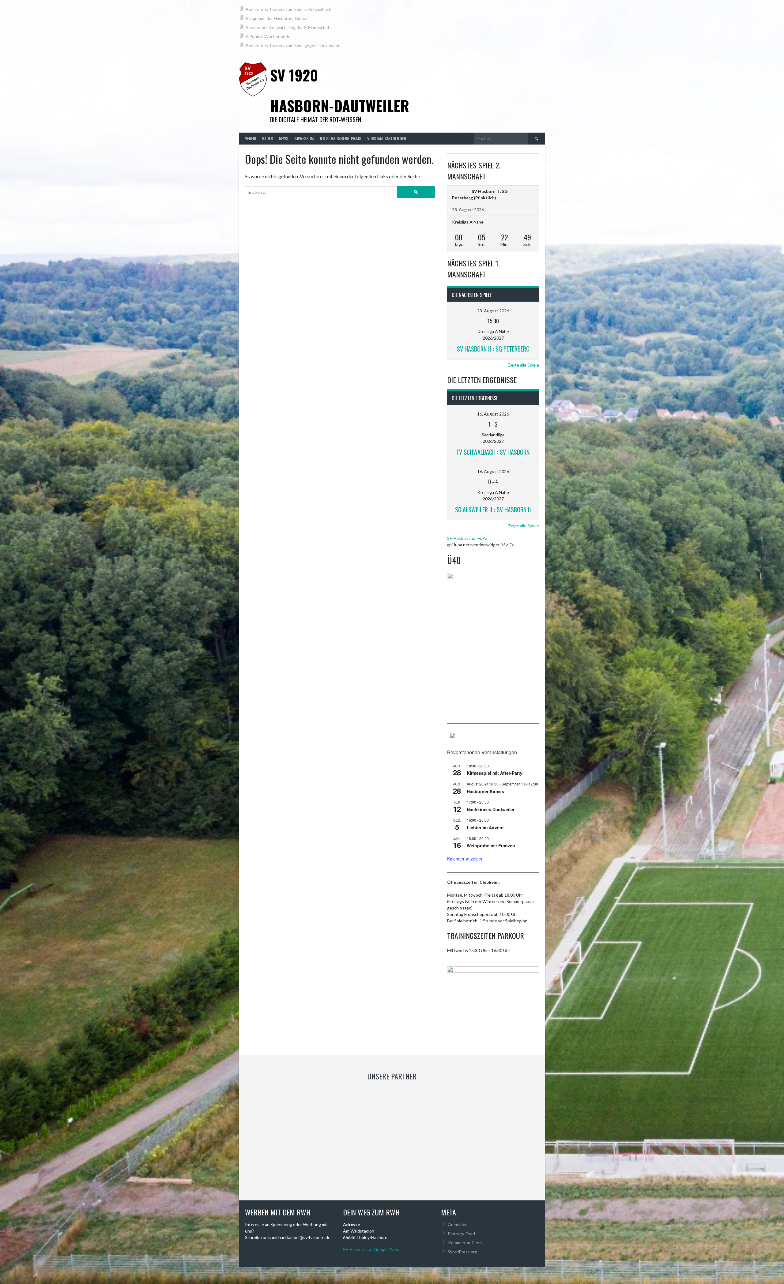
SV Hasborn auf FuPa (467, 538)
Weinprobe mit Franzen (491, 845)
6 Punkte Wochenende (268, 36)
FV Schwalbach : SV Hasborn (493, 452)
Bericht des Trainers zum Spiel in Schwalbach (288, 9)
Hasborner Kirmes (485, 791)
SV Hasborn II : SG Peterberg (493, 348)
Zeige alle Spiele (523, 364)
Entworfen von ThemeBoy (521, 1271)
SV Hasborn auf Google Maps (371, 1249)
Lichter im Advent (485, 827)
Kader (267, 138)
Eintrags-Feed (461, 1233)
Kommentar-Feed (465, 1242)
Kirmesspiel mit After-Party (494, 773)
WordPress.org (462, 1251)
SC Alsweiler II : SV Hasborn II (493, 509)
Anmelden (458, 1224)
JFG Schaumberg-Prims (340, 138)
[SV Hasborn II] (460, 191)
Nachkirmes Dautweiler (490, 809)
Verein (250, 138)
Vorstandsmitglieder (386, 138)
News (283, 138)
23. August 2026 (493, 310)
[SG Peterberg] (526, 191)
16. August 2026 (493, 413)
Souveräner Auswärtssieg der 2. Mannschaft (288, 27)
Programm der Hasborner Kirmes (277, 18)
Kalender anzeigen (465, 859)
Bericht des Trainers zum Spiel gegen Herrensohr (293, 45)
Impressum (304, 138)
